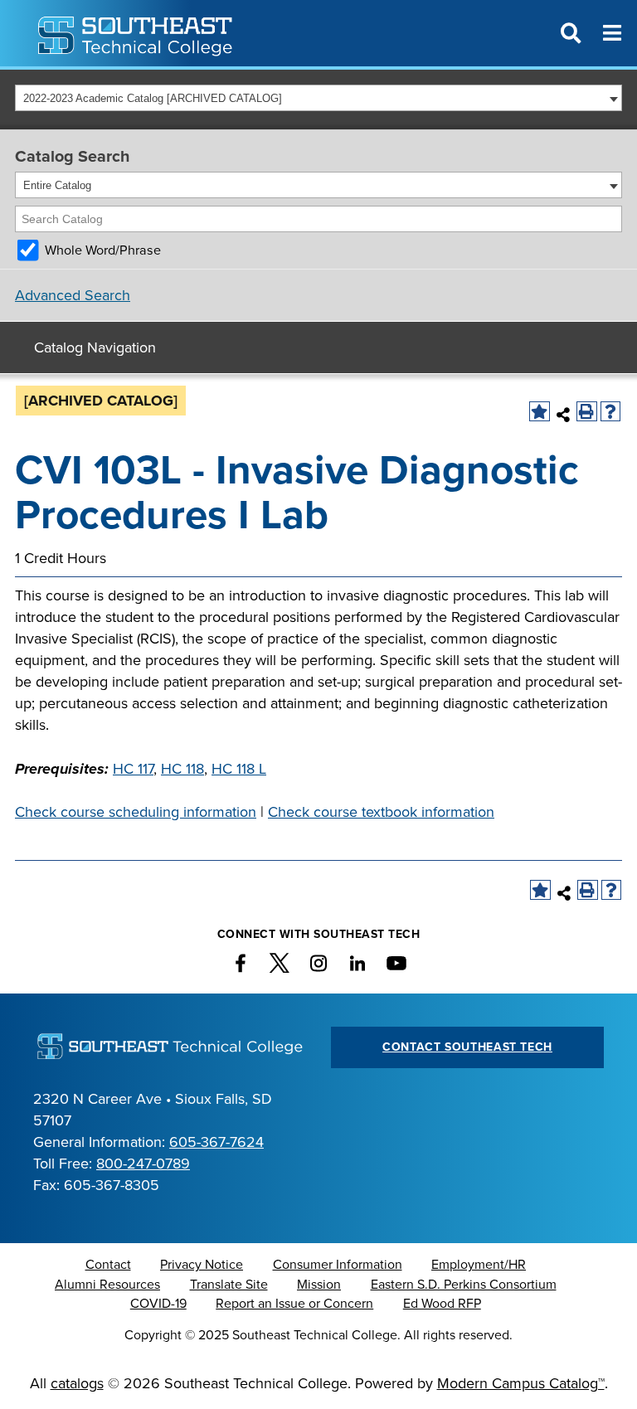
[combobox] (318, 98)
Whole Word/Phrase (103, 250)
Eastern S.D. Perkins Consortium (464, 1284)
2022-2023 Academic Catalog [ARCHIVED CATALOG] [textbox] (152, 98)
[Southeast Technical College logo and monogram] (137, 33)
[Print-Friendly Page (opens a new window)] (586, 411)
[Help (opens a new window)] (611, 411)
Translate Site (229, 1284)
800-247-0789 (143, 1163)
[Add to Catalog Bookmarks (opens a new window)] (539, 411)
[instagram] (318, 963)
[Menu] (612, 33)
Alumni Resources (107, 1284)
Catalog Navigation (95, 347)
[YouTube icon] (396, 963)
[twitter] (279, 963)
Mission (319, 1284)
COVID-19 (158, 1303)
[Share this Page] (563, 414)
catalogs (77, 1383)
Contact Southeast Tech (467, 1047)
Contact (108, 1264)
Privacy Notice (201, 1264)
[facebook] (240, 963)
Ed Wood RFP (442, 1303)
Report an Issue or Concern (294, 1303)
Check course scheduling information (135, 812)
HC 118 (182, 769)
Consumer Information (337, 1264)
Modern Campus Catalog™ (521, 1383)
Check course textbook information (381, 812)
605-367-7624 (216, 1142)
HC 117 (133, 769)
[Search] (610, 219)
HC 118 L (239, 769)
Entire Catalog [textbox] (57, 185)
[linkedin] (357, 963)
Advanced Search (72, 295)
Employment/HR (478, 1264)
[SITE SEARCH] (571, 33)
